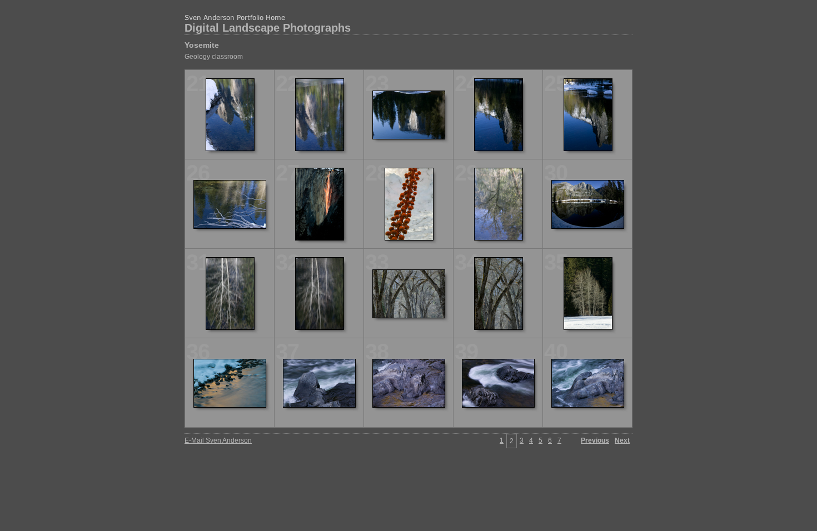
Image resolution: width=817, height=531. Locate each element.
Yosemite (202, 45)
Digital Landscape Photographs (268, 28)
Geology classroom (214, 57)
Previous (595, 440)
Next (622, 440)
